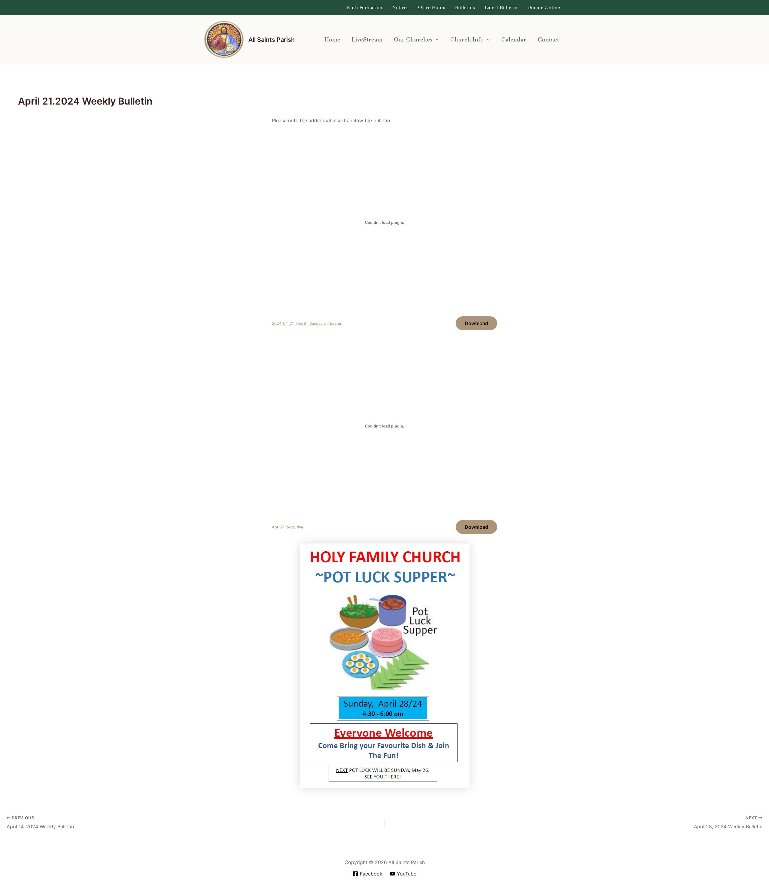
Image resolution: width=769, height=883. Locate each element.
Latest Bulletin (501, 7)
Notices (400, 7)
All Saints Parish (271, 39)
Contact (548, 39)
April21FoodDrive (287, 527)
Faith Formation (364, 7)
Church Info (467, 39)
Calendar (513, 39)
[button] (435, 40)
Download (476, 323)
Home (332, 39)
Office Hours (431, 7)
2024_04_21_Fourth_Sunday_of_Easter (307, 323)
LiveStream (367, 39)
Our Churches (413, 39)
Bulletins (465, 7)
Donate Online (543, 7)
